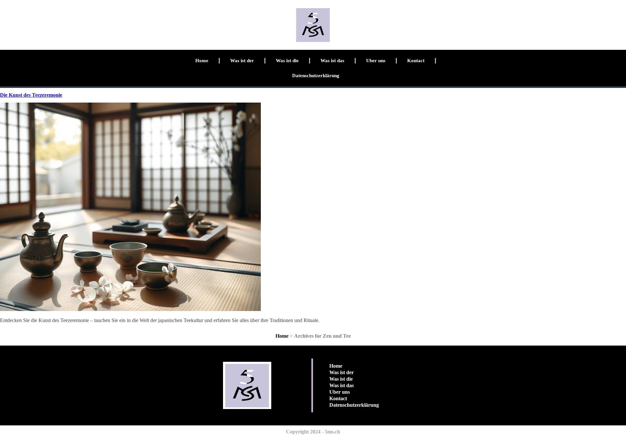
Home (201, 60)
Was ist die (287, 60)
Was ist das (332, 60)
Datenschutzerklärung (315, 75)
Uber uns (375, 60)
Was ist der (242, 60)
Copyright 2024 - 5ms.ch (313, 431)
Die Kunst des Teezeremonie (31, 95)
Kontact (416, 60)
